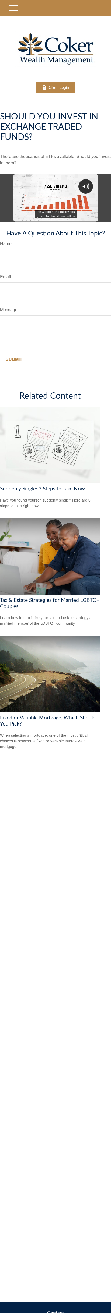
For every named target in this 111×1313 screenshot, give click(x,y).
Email (5, 276)
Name (6, 243)
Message (9, 309)
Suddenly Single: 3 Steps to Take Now (42, 489)
